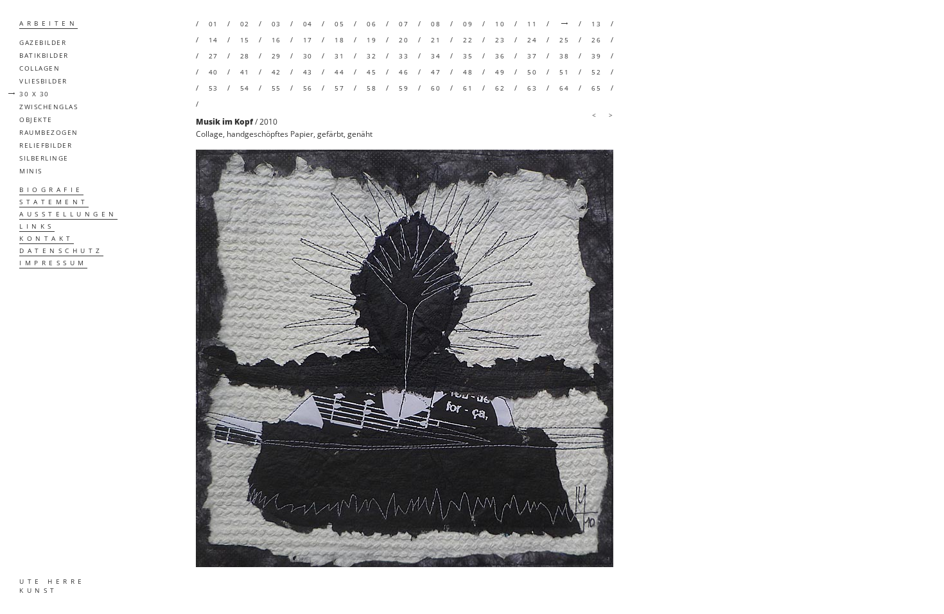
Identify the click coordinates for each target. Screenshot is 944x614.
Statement (54, 201)
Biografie (51, 189)
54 (245, 87)
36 (500, 55)
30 (308, 55)
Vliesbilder (43, 80)
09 (468, 23)
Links (37, 226)
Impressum (53, 262)
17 (308, 39)
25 (564, 39)
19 (371, 39)
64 (564, 87)
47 (436, 71)
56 (308, 87)
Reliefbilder (45, 145)
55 (276, 87)
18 (339, 39)
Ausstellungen (68, 213)
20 (403, 39)
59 (403, 87)
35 (468, 55)
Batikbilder (44, 55)
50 (532, 71)
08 (436, 23)
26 (596, 39)
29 (276, 55)
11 (532, 23)
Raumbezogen (48, 132)
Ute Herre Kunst (52, 586)
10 (500, 23)
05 (339, 23)
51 (564, 71)
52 (596, 71)
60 (436, 87)
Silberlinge (44, 158)
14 (213, 39)
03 (276, 23)
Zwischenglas (48, 106)
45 (371, 71)
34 (436, 55)
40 (213, 71)
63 (532, 87)
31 (339, 55)
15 (245, 39)
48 (468, 71)
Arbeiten (48, 23)
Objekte (36, 119)
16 (276, 39)
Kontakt (46, 238)
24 (532, 39)
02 (245, 23)
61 (468, 87)
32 (371, 55)
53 (213, 87)
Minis (30, 170)
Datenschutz (61, 250)
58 (371, 87)
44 (339, 71)
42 (276, 71)
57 (339, 87)
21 (436, 39)
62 (500, 87)
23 (500, 39)
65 (596, 87)
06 (371, 23)
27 (213, 55)
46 (403, 71)
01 (213, 23)
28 (245, 55)
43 (308, 71)
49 (500, 71)
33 (403, 55)
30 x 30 (34, 93)
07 (403, 23)
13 (596, 23)
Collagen (39, 68)
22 (468, 39)
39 (596, 55)
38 (564, 55)
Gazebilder (42, 42)
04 (308, 23)
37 (532, 55)
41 (245, 71)
